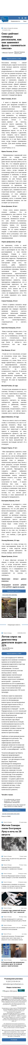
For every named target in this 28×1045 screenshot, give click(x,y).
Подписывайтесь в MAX (14, 58)
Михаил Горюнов (19, 52)
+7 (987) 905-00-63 (12, 1014)
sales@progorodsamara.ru (13, 984)
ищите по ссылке (19, 587)
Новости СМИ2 (6, 597)
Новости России (7, 934)
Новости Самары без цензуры (11, 28)
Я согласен (14, 1039)
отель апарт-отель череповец (9, 594)
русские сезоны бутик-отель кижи (11, 813)
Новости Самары (8, 633)
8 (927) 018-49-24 (13, 981)
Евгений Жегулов (7, 648)
